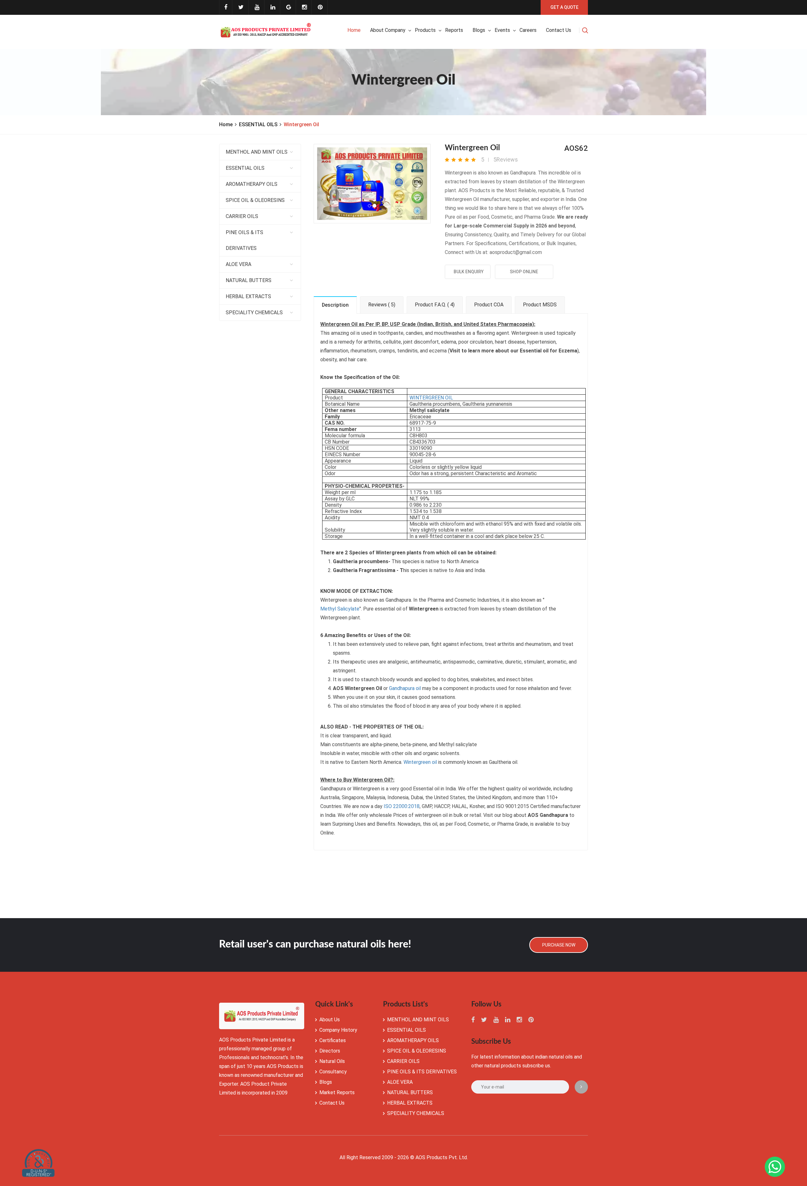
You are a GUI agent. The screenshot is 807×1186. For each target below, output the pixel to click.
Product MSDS (540, 305)
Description (335, 305)
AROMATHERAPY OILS (251, 184)
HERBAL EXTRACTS (248, 296)
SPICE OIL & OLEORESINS (255, 200)
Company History (338, 1030)
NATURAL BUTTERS (248, 280)
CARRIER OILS (242, 216)
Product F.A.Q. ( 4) (435, 305)
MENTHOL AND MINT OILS (256, 152)
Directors (329, 1051)
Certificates (332, 1040)
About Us (329, 1020)
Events (502, 30)
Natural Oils (332, 1061)
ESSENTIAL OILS (258, 124)
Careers (528, 30)
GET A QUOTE (564, 7)
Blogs (479, 30)
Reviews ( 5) (381, 305)
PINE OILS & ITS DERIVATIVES (244, 240)
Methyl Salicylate (339, 609)
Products (425, 30)
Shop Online (524, 271)
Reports (454, 30)
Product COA (488, 305)
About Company (387, 30)
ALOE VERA (238, 264)
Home (354, 30)
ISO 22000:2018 (402, 806)
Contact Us (332, 1103)
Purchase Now (558, 944)
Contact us (558, 30)
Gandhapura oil (405, 688)
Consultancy (333, 1072)
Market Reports (337, 1092)
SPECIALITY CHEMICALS (254, 313)
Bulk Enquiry (468, 271)
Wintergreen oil (420, 762)
